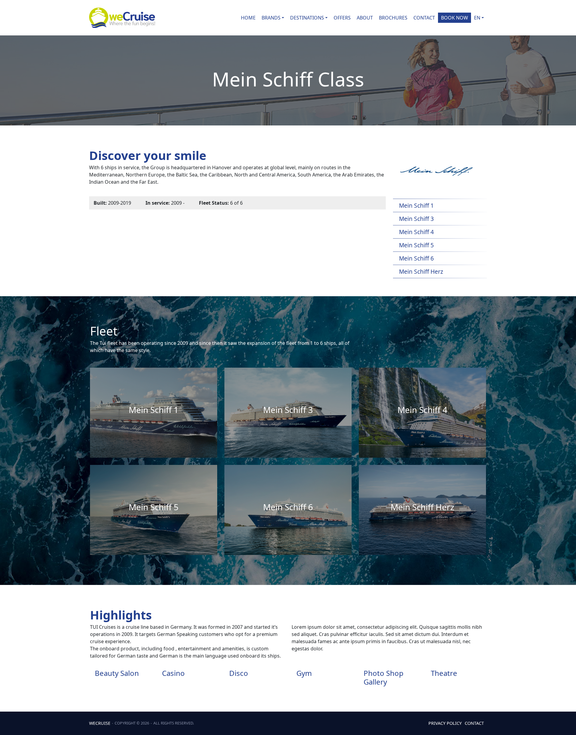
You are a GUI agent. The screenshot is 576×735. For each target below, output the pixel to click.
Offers (342, 17)
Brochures (393, 17)
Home (248, 17)
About (365, 17)
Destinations (307, 17)
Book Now (454, 17)
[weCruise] (122, 17)
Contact (424, 17)
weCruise (99, 723)
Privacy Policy (445, 723)
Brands (271, 17)
